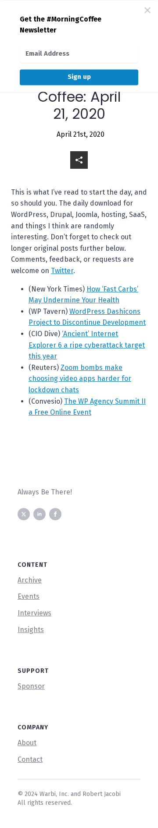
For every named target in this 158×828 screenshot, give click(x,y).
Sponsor (31, 686)
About (27, 743)
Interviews (34, 613)
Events (29, 596)
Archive (30, 580)
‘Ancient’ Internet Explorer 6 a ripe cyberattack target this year (87, 345)
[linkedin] (39, 514)
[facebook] (55, 514)
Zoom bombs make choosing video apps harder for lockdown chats (80, 378)
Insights (31, 629)
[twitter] (24, 514)
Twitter (62, 271)
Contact (30, 759)
